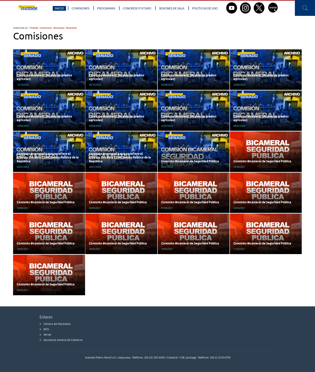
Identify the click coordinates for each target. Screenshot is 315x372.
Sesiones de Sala (171, 8)
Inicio (59, 8)
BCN (46, 329)
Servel (47, 334)
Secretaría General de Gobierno (63, 340)
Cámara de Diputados (57, 323)
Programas (106, 8)
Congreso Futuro (137, 8)
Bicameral (59, 27)
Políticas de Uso (205, 8)
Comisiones (80, 8)
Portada (34, 27)
